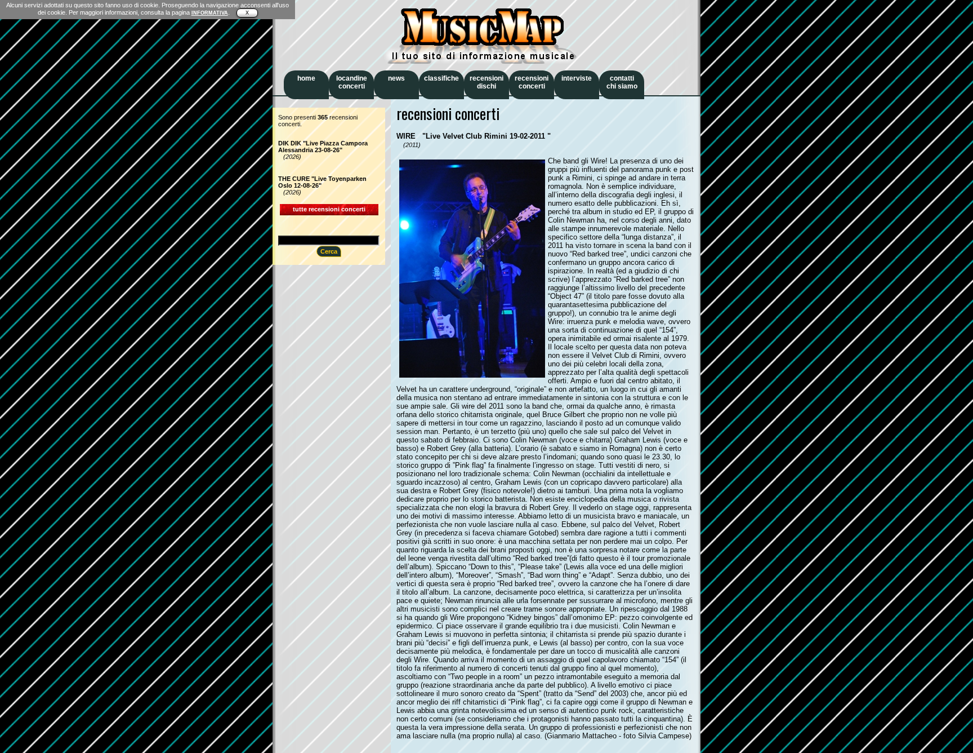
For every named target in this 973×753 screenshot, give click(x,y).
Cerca (329, 251)
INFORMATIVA (209, 13)
